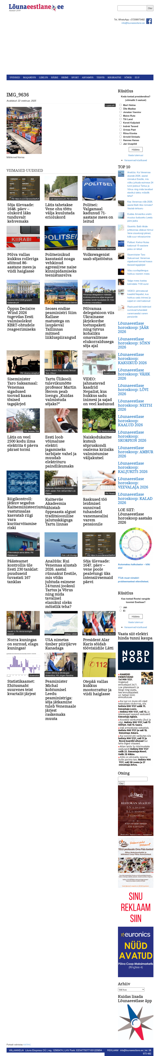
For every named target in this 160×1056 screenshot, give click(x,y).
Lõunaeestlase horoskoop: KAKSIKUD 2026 (132, 358)
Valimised (16, 83)
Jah (125, 607)
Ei (124, 610)
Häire (54, 77)
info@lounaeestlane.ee (133, 22)
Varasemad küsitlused (135, 160)
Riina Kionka (130, 133)
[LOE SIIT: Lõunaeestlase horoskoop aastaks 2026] (136, 543)
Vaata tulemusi (135, 155)
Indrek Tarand (130, 126)
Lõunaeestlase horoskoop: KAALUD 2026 (131, 420)
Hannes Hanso (131, 140)
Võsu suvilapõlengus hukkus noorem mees (138, 272)
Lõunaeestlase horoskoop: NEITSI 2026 (135, 405)
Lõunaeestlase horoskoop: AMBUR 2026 (135, 452)
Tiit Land (128, 119)
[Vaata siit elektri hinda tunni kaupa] (136, 656)
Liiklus (43, 77)
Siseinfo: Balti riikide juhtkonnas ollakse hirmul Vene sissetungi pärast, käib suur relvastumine (140, 231)
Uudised (15, 77)
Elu (137, 77)
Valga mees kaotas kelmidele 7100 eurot (137, 282)
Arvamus (87, 77)
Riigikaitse (114, 77)
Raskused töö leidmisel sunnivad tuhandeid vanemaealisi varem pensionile (139, 311)
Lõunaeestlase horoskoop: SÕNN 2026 (134, 343)
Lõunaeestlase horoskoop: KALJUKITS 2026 (133, 467)
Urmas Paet (129, 129)
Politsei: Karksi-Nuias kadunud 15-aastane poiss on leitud (138, 245)
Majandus (29, 77)
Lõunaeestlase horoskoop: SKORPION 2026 (132, 436)
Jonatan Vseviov (132, 112)
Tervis (101, 77)
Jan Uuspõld (130, 143)
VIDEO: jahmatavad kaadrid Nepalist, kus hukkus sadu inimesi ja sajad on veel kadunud (139, 295)
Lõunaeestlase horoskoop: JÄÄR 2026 (133, 327)
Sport (75, 77)
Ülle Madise (129, 108)
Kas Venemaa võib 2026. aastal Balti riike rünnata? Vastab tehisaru (140, 205)
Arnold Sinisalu (131, 136)
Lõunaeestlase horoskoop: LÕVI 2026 (133, 389)
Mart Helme (129, 105)
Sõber (128, 77)
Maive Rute (129, 115)
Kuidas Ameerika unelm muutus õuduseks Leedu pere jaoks (139, 217)
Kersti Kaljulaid (131, 122)
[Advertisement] (80, 51)
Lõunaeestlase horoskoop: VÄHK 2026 (134, 374)
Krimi (64, 77)
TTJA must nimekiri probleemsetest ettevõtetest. (133, 579)
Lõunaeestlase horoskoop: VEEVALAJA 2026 (133, 483)
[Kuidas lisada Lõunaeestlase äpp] (136, 1022)
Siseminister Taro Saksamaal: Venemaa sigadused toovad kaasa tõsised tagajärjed (139, 259)
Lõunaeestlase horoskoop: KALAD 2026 (135, 498)
